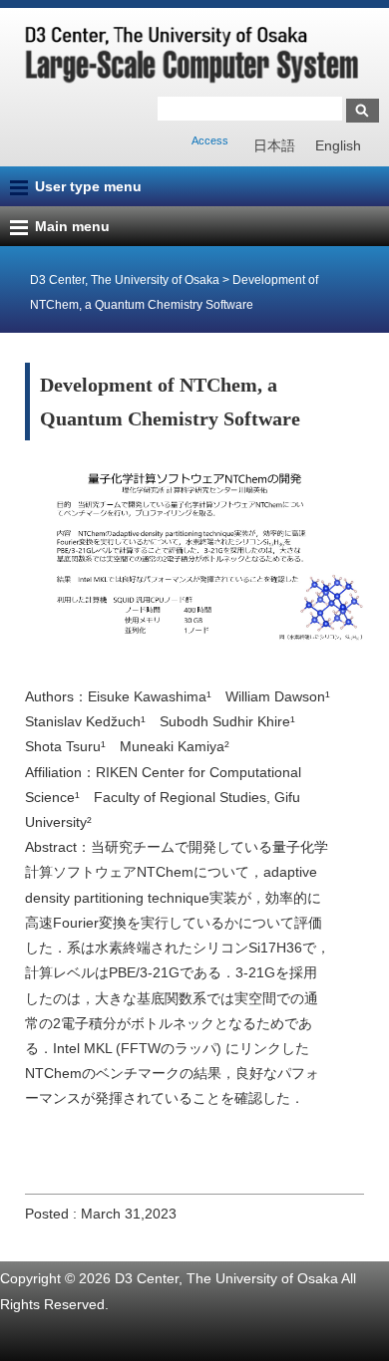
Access (210, 140)
